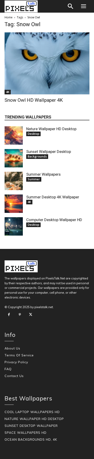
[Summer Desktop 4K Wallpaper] (14, 203)
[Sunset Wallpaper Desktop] (14, 158)
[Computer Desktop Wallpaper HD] (14, 226)
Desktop (33, 134)
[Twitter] (30, 314)
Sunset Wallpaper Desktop (48, 151)
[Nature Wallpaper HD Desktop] (14, 135)
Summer (34, 179)
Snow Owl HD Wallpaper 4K (34, 100)
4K (7, 92)
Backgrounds (37, 156)
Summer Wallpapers (43, 174)
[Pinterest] (20, 314)
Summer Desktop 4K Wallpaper (52, 197)
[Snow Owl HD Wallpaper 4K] (47, 63)
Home (9, 17)
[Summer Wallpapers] (14, 181)
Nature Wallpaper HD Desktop (51, 129)
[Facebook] (9, 314)
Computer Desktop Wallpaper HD (54, 219)
